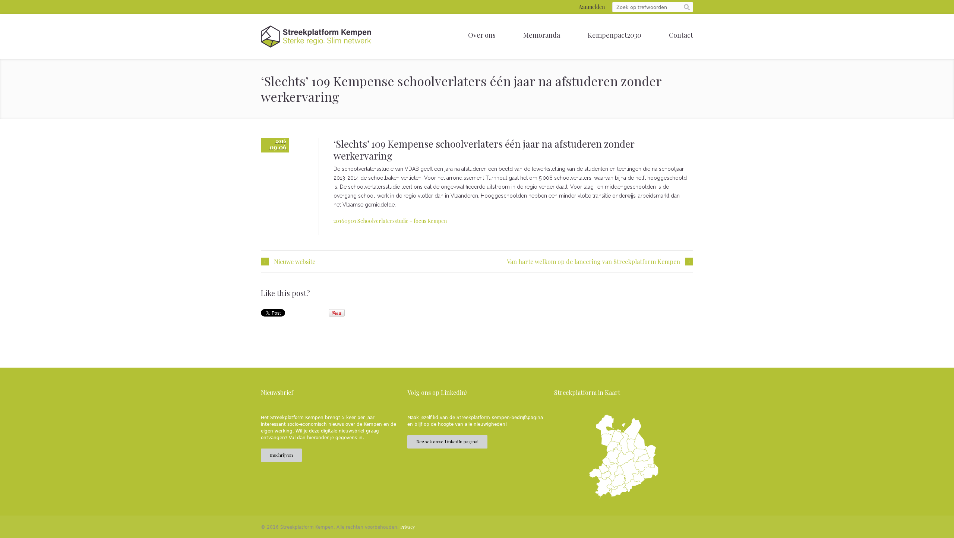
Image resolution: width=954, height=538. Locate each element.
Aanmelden (592, 6)
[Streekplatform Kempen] (316, 36)
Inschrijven (281, 455)
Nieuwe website (294, 261)
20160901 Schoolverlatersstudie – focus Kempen (390, 220)
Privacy (407, 527)
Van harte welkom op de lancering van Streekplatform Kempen (593, 261)
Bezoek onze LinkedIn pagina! (447, 441)
